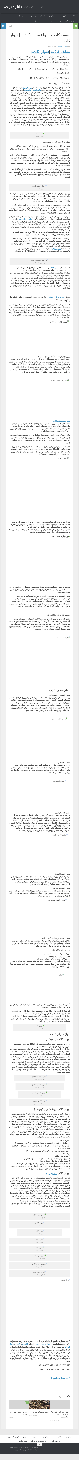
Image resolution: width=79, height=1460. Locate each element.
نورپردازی (56, 248)
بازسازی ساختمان (44, 1344)
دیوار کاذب (40, 51)
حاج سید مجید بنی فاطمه (54, 21)
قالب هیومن (18, 1450)
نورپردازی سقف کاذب (61, 421)
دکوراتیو (51, 1173)
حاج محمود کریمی (54, 16)
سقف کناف (54, 268)
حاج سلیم (43, 16)
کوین (18, 1344)
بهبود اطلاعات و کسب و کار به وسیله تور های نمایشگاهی (59, 1414)
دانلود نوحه (13, 6)
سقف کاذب (60, 51)
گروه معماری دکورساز (60, 1378)
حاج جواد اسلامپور (22, 16)
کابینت (25, 1344)
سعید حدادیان (39, 21)
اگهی (64, 16)
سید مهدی (34, 16)
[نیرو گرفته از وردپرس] (31, 1450)
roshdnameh (62, 46)
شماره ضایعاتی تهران (40, 1412)
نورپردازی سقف (55, 296)
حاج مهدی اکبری (70, 21)
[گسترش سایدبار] (3, 26)
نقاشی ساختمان (25, 219)
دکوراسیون (27, 87)
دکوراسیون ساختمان (32, 90)
